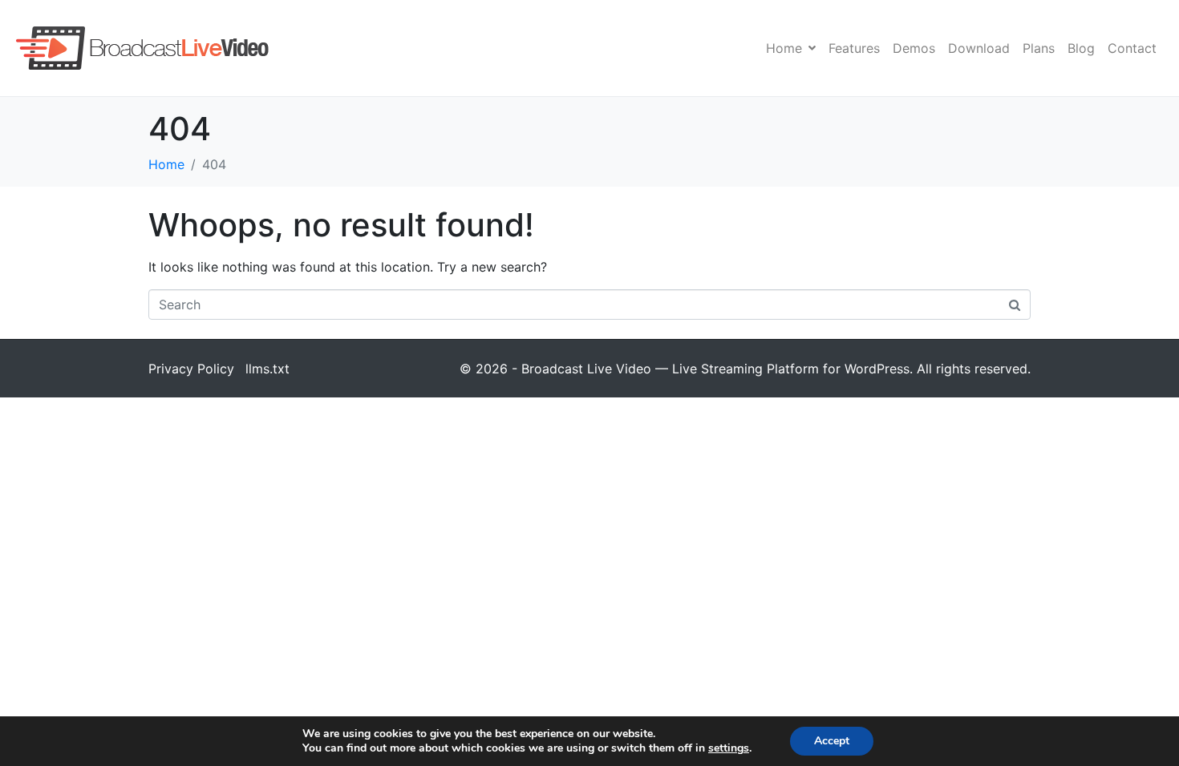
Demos (914, 48)
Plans (1039, 48)
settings (728, 748)
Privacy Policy (191, 369)
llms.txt (267, 369)
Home (784, 48)
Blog (1081, 48)
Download (979, 48)
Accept (831, 740)
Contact (1132, 48)
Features (854, 48)
